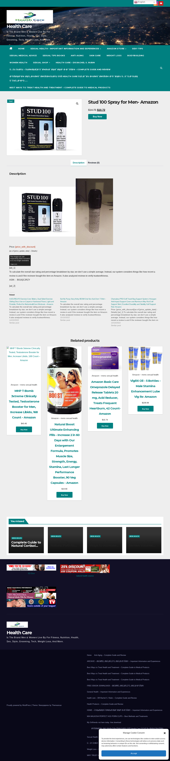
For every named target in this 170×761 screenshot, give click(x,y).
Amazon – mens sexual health (24, 385)
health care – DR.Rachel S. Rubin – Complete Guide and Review (112, 698)
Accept (134, 753)
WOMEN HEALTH (18, 62)
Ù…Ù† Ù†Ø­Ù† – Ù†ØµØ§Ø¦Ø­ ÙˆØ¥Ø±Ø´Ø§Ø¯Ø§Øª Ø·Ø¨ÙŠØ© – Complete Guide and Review (60, 69)
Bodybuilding (135, 55)
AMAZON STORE (116, 48)
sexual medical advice (23, 55)
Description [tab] (78, 163)
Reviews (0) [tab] (93, 163)
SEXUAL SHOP (41, 62)
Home (89, 655)
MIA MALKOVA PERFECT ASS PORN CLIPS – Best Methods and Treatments (117, 716)
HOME (21, 48)
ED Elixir (31, 573)
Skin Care (95, 55)
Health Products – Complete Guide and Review (105, 704)
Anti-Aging (77, 55)
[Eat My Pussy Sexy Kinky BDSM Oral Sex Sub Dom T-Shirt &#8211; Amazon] (85, 309)
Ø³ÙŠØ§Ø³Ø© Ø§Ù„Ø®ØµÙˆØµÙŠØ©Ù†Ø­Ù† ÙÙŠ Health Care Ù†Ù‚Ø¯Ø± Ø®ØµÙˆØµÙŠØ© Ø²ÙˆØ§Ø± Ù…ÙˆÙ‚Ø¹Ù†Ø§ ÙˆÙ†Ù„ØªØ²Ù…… (74, 78)
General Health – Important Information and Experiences (108, 692)
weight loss (114, 55)
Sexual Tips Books (54, 55)
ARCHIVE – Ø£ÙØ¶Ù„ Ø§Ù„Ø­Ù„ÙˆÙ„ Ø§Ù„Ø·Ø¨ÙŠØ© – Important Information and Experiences (123, 661)
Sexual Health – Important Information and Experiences (65, 48)
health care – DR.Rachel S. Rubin (75, 62)
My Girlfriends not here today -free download (104, 722)
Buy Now (97, 116)
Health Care (19, 26)
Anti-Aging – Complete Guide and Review (110, 655)
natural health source (85, 576)
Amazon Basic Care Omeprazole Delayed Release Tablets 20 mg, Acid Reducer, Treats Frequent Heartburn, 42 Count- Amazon (105, 398)
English (141, 2)
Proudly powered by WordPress (19, 705)
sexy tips (137, 48)
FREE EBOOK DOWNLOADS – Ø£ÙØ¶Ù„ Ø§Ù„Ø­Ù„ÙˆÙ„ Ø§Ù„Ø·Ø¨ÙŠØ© (115, 686)
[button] (164, 733)
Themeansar (56, 705)
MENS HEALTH (17, 538)
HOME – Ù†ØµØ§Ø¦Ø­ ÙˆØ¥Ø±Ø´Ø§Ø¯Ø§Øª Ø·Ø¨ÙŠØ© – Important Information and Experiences (124, 710)
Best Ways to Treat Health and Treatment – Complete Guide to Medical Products (60, 87)
